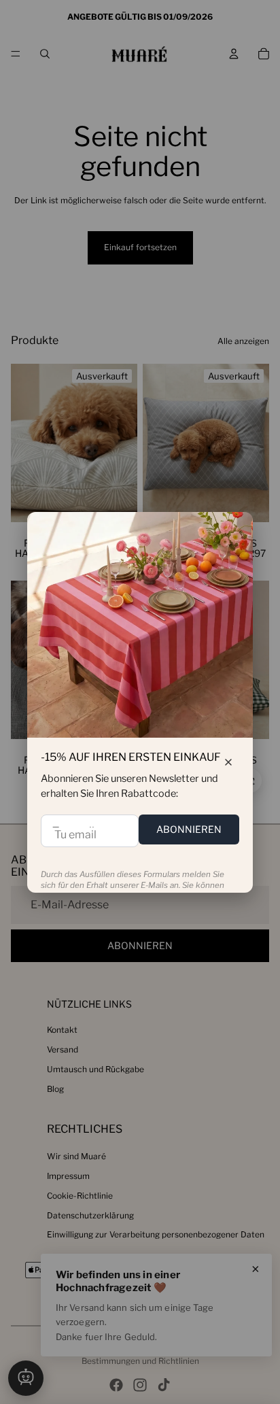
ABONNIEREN (189, 829)
